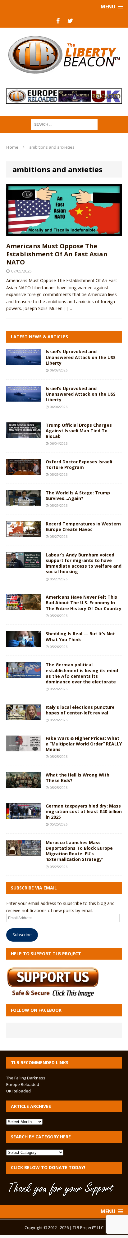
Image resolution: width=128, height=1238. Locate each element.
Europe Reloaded (22, 1084)
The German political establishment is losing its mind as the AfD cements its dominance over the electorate (82, 673)
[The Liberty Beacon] (64, 55)
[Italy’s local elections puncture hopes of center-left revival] (23, 716)
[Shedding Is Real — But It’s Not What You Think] (23, 643)
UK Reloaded (18, 1091)
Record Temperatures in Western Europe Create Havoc (83, 526)
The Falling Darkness (25, 1078)
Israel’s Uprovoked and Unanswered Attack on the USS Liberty (81, 357)
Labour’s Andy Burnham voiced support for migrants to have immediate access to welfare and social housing (83, 563)
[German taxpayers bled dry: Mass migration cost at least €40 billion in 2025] (23, 815)
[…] (70, 308)
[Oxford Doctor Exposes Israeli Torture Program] (23, 471)
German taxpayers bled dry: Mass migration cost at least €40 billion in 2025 (84, 811)
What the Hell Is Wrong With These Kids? (77, 777)
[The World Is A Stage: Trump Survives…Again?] (23, 502)
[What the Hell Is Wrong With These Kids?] (23, 784)
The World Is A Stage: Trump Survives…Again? (78, 495)
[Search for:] (64, 124)
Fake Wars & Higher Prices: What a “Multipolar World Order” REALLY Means (84, 743)
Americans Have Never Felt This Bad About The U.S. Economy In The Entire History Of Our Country (83, 602)
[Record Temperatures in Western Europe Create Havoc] (23, 533)
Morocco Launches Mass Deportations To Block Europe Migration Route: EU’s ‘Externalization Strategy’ (79, 851)
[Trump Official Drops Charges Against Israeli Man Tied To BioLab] (23, 434)
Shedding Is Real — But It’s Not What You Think (80, 636)
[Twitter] (70, 21)
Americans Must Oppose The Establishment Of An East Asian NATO (56, 254)
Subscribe (22, 935)
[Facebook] (57, 21)
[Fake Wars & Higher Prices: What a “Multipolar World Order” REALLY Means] (23, 747)
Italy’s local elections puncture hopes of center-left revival (80, 710)
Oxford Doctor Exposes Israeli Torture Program (79, 464)
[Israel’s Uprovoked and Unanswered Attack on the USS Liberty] (23, 361)
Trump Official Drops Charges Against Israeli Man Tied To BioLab (79, 430)
